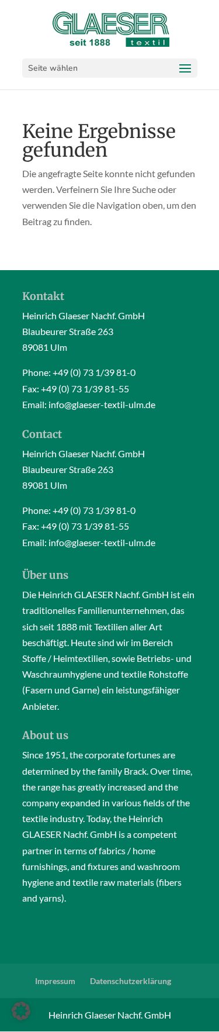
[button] (21, 1011)
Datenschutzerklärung (130, 981)
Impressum (55, 981)
